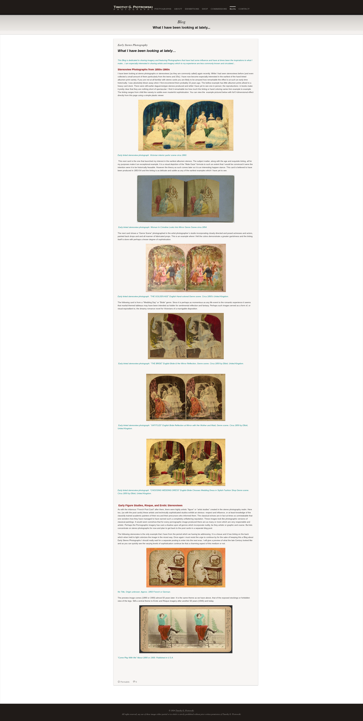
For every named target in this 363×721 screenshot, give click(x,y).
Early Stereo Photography (133, 45)
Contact (244, 9)
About (178, 9)
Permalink (125, 682)
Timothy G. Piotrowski (185, 710)
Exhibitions (192, 9)
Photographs (162, 9)
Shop (205, 9)
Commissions (219, 9)
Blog (233, 9)
